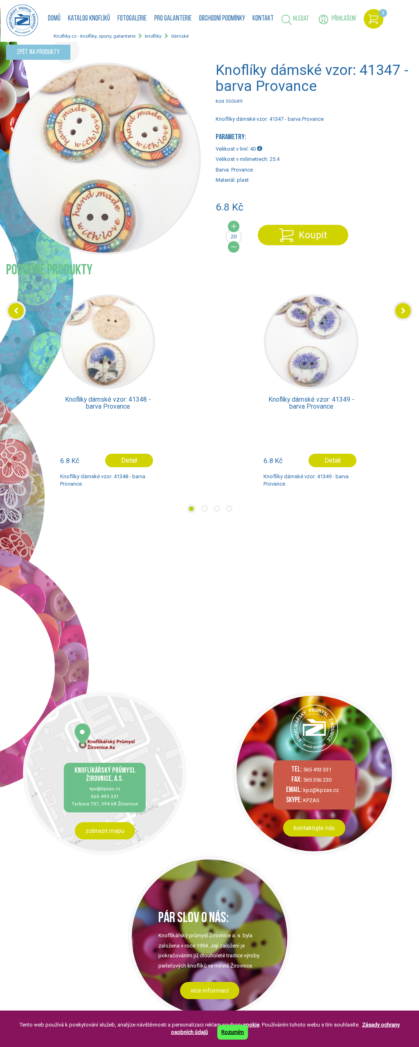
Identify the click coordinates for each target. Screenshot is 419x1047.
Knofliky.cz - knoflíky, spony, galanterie (94, 36)
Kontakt (263, 19)
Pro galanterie (172, 19)
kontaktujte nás (314, 828)
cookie (251, 1025)
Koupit (313, 235)
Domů (54, 19)
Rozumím (232, 1032)
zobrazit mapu (105, 831)
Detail (129, 460)
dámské (180, 36)
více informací (210, 990)
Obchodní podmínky (222, 19)
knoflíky (153, 36)
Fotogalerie (131, 19)
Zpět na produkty (38, 52)
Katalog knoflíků (89, 19)
